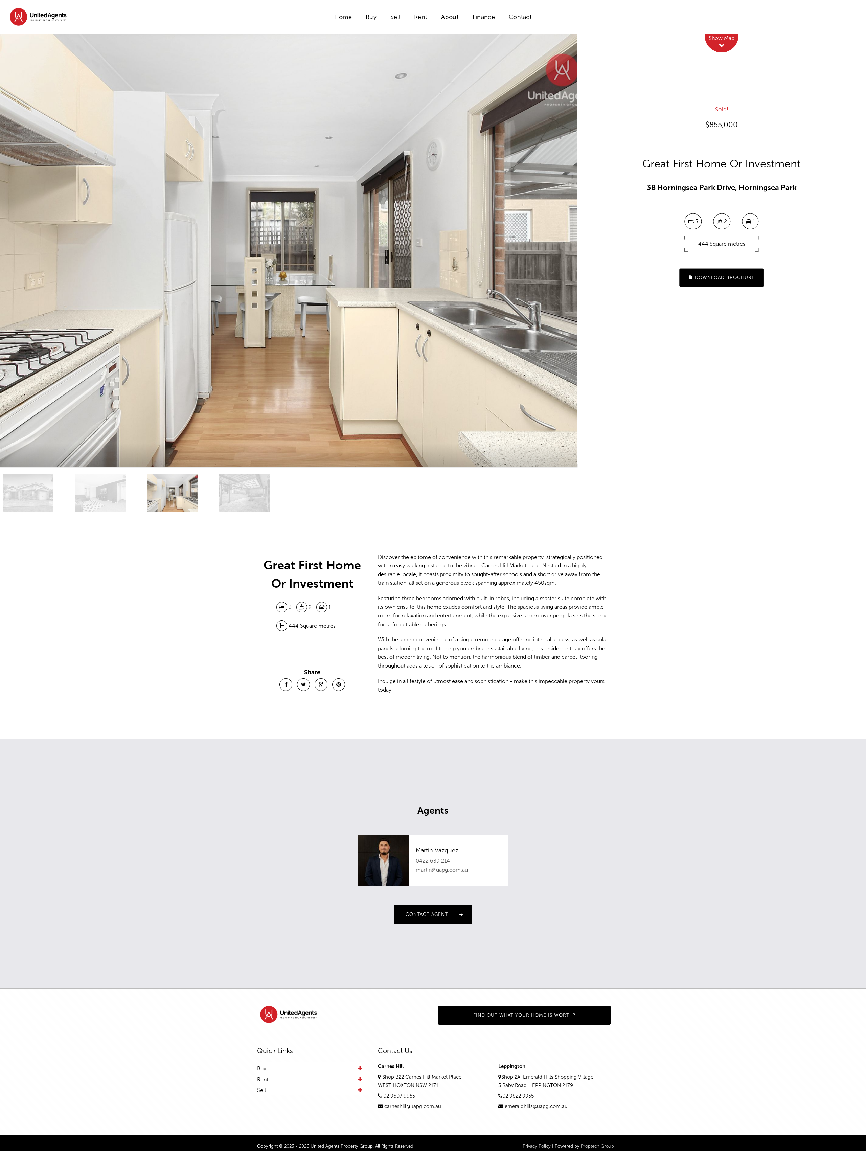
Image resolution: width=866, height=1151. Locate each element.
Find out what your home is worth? (524, 1015)
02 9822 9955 (518, 1096)
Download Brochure (724, 277)
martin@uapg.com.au (442, 869)
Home (343, 17)
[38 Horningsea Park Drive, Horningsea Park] (288, 250)
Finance (484, 17)
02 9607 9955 (399, 1096)
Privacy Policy (537, 1146)
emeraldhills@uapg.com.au (536, 1106)
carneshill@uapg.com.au (412, 1106)
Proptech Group (597, 1146)
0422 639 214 (433, 861)
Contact (520, 17)
